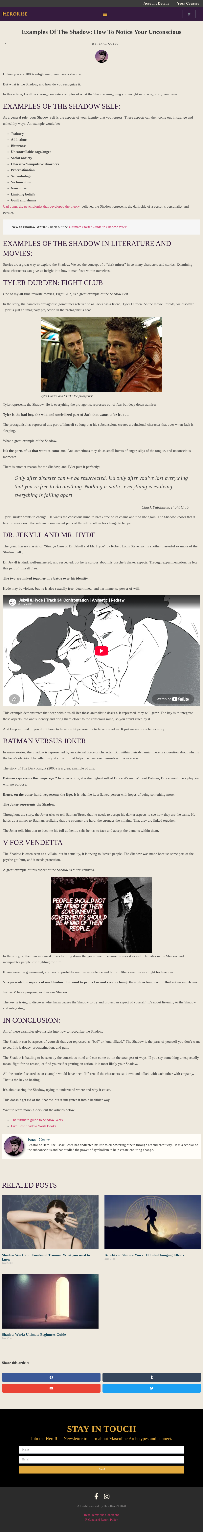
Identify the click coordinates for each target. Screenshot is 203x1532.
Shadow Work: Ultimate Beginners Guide (34, 1335)
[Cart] (189, 14)
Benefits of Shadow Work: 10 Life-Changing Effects (144, 1255)
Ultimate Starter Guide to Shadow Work (98, 227)
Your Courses (188, 3)
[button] (105, 14)
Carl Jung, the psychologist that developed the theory (41, 206)
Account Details (156, 3)
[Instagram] (107, 1496)
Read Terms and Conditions (101, 1515)
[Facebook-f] (96, 1496)
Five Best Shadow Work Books (33, 1126)
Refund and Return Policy (101, 1519)
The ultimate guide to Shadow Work (37, 1120)
